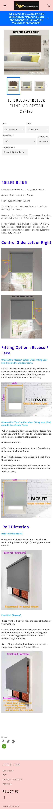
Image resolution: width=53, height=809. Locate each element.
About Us (7, 783)
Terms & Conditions (13, 779)
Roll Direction (8, 148)
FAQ (4, 775)
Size (4, 123)
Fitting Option (43, 137)
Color (29, 123)
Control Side (8, 135)
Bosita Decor (14, 806)
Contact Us (8, 770)
